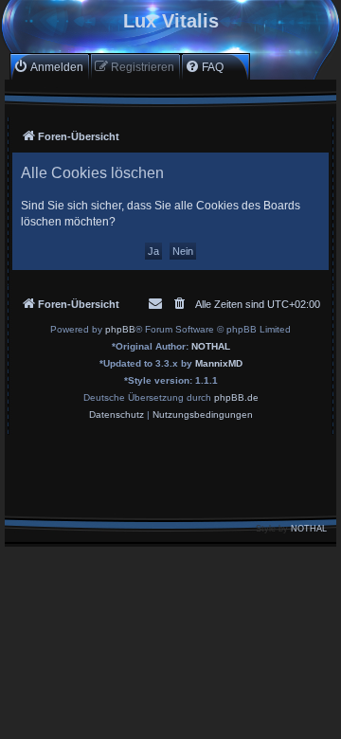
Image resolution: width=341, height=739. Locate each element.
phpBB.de (236, 397)
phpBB (120, 329)
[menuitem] (48, 67)
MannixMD (218, 363)
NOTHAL (210, 346)
